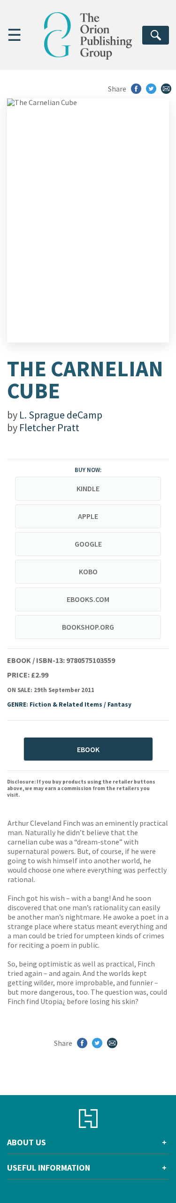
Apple (88, 516)
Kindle (88, 488)
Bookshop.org (88, 627)
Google (88, 543)
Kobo (88, 571)
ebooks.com (88, 599)
